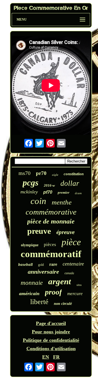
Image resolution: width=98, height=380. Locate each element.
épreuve (65, 232)
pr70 (41, 173)
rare (53, 264)
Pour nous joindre (51, 331)
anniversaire (43, 271)
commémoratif (51, 254)
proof (53, 292)
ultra (78, 284)
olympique (29, 245)
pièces (50, 244)
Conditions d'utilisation (51, 348)
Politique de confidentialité (51, 340)
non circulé (63, 304)
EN (45, 357)
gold (41, 265)
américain (29, 293)
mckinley (29, 191)
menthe (62, 202)
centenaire (73, 264)
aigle (55, 174)
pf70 (47, 192)
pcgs (30, 182)
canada (69, 273)
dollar (69, 183)
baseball (25, 264)
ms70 (24, 173)
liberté (39, 302)
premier (63, 192)
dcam (78, 193)
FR (56, 357)
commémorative (51, 211)
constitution (74, 174)
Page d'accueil (51, 323)
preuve (39, 230)
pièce (71, 242)
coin (38, 201)
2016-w (49, 185)
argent (59, 281)
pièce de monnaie (51, 221)
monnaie (32, 282)
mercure (75, 293)
